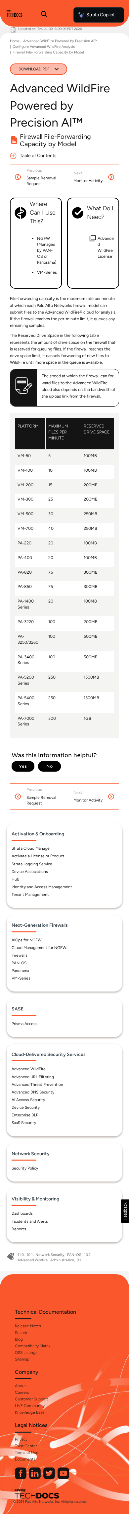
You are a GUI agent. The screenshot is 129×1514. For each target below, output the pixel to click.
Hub (15, 879)
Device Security (26, 1107)
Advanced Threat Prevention (37, 1084)
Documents (25, 1459)
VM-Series (21, 978)
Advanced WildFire (29, 1069)
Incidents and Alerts (30, 1221)
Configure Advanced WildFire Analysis (44, 47)
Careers (22, 1392)
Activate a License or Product (38, 856)
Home (15, 41)
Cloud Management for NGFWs (40, 947)
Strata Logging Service (32, 864)
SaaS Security (24, 1122)
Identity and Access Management (42, 887)
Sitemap (22, 1359)
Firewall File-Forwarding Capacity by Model (48, 52)
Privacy (21, 1439)
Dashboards (22, 1213)
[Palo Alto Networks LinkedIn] (35, 1477)
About (20, 1385)
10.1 (29, 1255)
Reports (19, 1229)
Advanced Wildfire (33, 1260)
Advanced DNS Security (33, 1092)
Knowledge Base (30, 1412)
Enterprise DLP (25, 1115)
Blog (19, 1339)
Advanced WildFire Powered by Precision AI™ (60, 41)
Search (21, 1332)
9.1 (79, 1260)
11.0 (21, 1255)
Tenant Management (30, 894)
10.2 (87, 1255)
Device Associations (30, 871)
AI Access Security (28, 1099)
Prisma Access (24, 1023)
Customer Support (31, 1399)
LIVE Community (30, 1405)
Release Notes (28, 1326)
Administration (62, 1260)
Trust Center (26, 1446)
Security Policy (25, 1168)
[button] (125, 1211)
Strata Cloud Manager (31, 848)
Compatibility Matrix (32, 1346)
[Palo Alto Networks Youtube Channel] (63, 1477)
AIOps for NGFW (27, 940)
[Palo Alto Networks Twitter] (49, 1477)
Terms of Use (26, 1452)
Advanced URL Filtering (33, 1077)
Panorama (20, 970)
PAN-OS (19, 963)
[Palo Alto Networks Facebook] (21, 1477)
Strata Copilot (100, 15)
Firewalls (19, 955)
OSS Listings (26, 1352)
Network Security (49, 1255)
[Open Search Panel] (44, 15)
